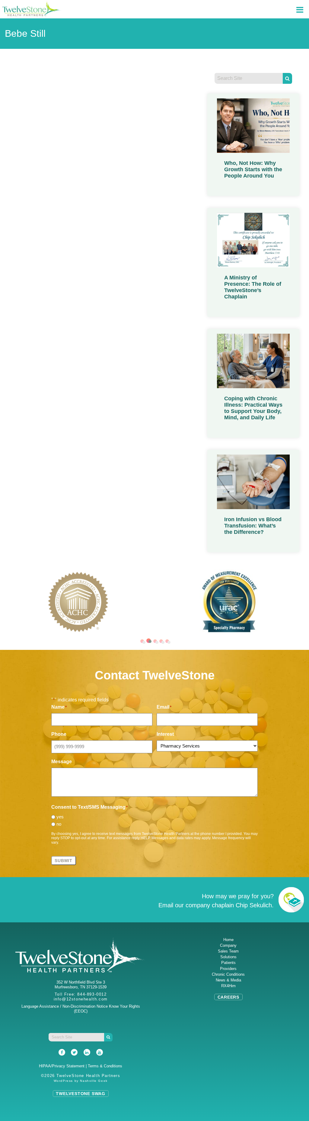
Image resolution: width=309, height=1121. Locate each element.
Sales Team (228, 951)
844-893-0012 (92, 994)
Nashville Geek (93, 1080)
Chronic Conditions (228, 974)
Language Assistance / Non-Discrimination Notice (64, 1006)
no (58, 824)
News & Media (228, 980)
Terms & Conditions (105, 1066)
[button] (142, 641)
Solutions (228, 957)
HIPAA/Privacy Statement (61, 1066)
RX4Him (228, 986)
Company (228, 945)
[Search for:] (249, 78)
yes (60, 816)
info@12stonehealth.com (81, 999)
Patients (228, 962)
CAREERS (229, 996)
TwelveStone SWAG (80, 1093)
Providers (228, 968)
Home (228, 939)
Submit (63, 860)
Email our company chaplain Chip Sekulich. (216, 905)
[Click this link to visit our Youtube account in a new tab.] (100, 1052)
